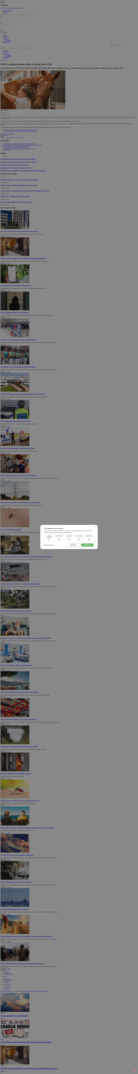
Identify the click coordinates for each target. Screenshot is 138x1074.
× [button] (95, 526)
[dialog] (69, 537)
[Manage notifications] (134, 1071)
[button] (49, 545)
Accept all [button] (87, 545)
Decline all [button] (73, 545)
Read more (69, 532)
